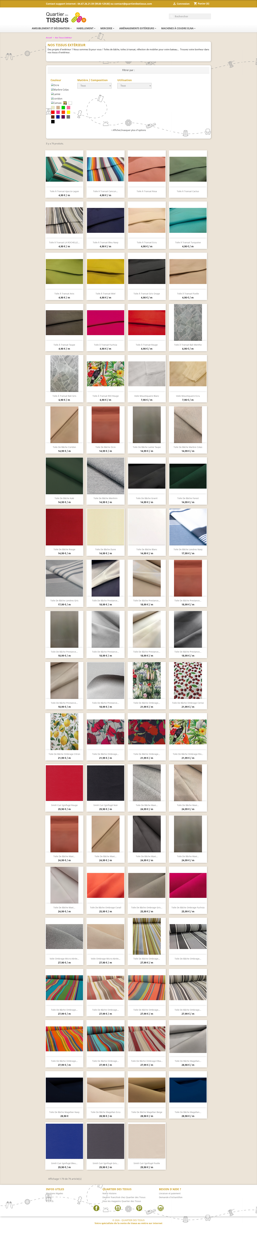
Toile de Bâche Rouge (64, 549)
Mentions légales (54, 1193)
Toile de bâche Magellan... (188, 1061)
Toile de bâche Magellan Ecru (105, 1112)
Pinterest (139, 1208)
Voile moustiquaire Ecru (188, 395)
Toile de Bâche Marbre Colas (188, 447)
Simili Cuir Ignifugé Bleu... (64, 1163)
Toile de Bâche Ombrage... (146, 702)
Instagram (161, 1208)
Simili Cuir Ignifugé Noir (105, 805)
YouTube (118, 1208)
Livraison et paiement (170, 1193)
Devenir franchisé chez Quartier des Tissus (123, 1197)
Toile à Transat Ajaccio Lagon (64, 191)
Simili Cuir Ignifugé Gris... (106, 1163)
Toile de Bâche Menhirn (105, 498)
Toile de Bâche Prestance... (105, 600)
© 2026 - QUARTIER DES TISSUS (128, 1222)
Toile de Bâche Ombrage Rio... (188, 754)
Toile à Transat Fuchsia (105, 344)
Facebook (96, 1208)
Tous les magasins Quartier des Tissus (121, 1201)
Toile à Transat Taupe (64, 344)
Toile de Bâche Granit (147, 498)
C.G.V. (49, 1197)
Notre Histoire (109, 1193)
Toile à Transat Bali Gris (64, 395)
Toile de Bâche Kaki (64, 498)
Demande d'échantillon (170, 1197)
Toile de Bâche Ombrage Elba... (147, 1061)
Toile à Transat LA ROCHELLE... (64, 242)
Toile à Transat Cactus (188, 191)
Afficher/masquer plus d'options (129, 130)
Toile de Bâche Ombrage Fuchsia (187, 907)
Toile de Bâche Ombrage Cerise (188, 702)
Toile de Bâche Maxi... (147, 805)
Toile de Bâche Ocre (105, 447)
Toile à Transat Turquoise (188, 242)
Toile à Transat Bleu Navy (105, 242)
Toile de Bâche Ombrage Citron (64, 754)
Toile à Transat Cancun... (105, 191)
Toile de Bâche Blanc (146, 549)
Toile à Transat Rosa (147, 191)
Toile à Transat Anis (64, 293)
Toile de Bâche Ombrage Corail (105, 907)
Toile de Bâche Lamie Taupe (147, 447)
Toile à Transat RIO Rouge (106, 395)
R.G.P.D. (50, 1201)
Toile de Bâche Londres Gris (64, 600)
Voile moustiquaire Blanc (146, 395)
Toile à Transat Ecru (147, 242)
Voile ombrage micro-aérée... (64, 958)
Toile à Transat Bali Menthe (188, 344)
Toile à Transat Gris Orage (147, 293)
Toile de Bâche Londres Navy (188, 549)
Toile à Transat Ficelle (188, 293)
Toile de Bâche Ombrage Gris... (146, 907)
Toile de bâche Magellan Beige (146, 1112)
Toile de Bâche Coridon (64, 447)
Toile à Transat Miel (105, 293)
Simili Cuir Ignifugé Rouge (64, 805)
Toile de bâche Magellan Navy (64, 1112)
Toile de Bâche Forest (188, 498)
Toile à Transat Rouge (147, 344)
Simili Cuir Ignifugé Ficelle (147, 1163)
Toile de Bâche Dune (105, 549)
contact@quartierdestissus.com (133, 3)
